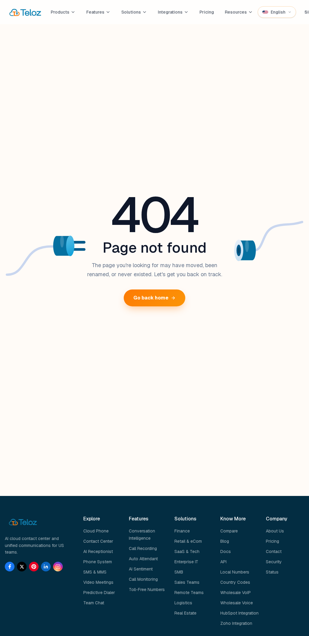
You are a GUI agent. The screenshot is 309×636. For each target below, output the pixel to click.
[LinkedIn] (46, 566)
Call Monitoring (143, 579)
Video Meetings (98, 582)
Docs (225, 551)
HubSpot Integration (239, 613)
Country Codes (235, 582)
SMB (178, 572)
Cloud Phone (96, 531)
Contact (274, 551)
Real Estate (185, 613)
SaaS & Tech (186, 551)
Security (274, 561)
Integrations (170, 12)
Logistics (183, 603)
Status (272, 572)
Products (60, 12)
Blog (224, 541)
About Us (275, 531)
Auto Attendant (143, 558)
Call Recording (143, 548)
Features (95, 12)
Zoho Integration (236, 623)
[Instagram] (58, 566)
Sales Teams (186, 582)
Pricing (206, 12)
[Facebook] (9, 566)
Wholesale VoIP (235, 592)
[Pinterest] (34, 566)
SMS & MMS (95, 572)
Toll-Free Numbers (147, 589)
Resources (236, 12)
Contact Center (98, 541)
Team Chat (93, 603)
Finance (182, 531)
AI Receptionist (98, 551)
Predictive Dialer (99, 592)
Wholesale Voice (236, 603)
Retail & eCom (188, 541)
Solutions (131, 12)
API (223, 561)
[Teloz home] (25, 12)
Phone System (97, 561)
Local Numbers (234, 572)
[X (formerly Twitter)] (22, 566)
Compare (229, 531)
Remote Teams (189, 592)
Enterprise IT (186, 561)
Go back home (150, 298)
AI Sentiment (141, 569)
